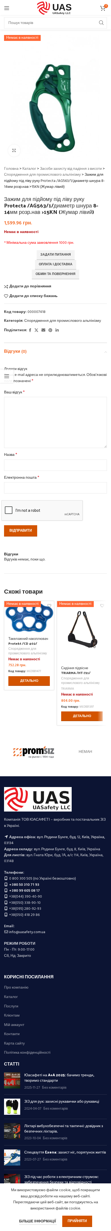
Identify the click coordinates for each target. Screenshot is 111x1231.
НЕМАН (85, 752)
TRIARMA (67, 689)
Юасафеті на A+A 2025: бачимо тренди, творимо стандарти (59, 1077)
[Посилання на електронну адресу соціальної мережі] (43, 330)
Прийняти (77, 1221)
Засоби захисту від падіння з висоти (71, 169)
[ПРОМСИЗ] (34, 752)
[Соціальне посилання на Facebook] (30, 330)
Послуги (11, 1006)
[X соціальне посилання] (36, 330)
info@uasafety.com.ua (27, 932)
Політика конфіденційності (27, 1053)
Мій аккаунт (14, 1025)
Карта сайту (14, 1043)
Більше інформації (38, 1221)
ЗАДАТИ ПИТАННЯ (55, 255)
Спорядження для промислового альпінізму (42, 175)
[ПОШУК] (101, 23)
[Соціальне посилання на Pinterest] (50, 330)
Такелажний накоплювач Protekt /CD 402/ (28, 640)
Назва (10, 455)
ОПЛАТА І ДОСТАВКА (55, 264)
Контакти (12, 1034)
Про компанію (16, 987)
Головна (11, 169)
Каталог (29, 169)
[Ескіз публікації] (12, 1081)
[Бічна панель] (6, 376)
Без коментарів (54, 1088)
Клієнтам (12, 1015)
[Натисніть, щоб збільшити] (14, 150)
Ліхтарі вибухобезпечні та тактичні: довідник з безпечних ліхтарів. (63, 1128)
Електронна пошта (21, 478)
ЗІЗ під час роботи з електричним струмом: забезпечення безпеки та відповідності (61, 1179)
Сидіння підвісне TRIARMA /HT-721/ (76, 670)
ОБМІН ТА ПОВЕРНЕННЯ (55, 274)
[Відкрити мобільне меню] (6, 8)
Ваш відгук (14, 393)
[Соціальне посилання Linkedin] (57, 330)
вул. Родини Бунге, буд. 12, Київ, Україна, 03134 (54, 840)
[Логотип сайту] (55, 8)
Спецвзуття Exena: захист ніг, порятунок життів (65, 1152)
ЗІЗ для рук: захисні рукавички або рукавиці (61, 1101)
